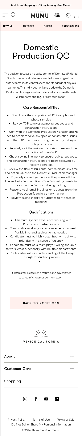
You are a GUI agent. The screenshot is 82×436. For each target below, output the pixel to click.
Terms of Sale (65, 419)
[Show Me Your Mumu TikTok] (57, 399)
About (9, 356)
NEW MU (8, 26)
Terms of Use (41, 419)
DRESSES (28, 26)
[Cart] (76, 15)
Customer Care (17, 369)
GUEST (48, 26)
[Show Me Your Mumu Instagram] (25, 399)
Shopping (12, 381)
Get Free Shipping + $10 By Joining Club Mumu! (41, 5)
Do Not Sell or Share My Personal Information (41, 424)
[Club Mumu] (57, 15)
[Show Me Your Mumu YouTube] (46, 399)
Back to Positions (41, 303)
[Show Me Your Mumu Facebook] (35, 399)
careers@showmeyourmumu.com (42, 277)
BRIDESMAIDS (70, 26)
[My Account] (68, 15)
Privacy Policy (16, 419)
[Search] (13, 15)
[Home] (39, 15)
